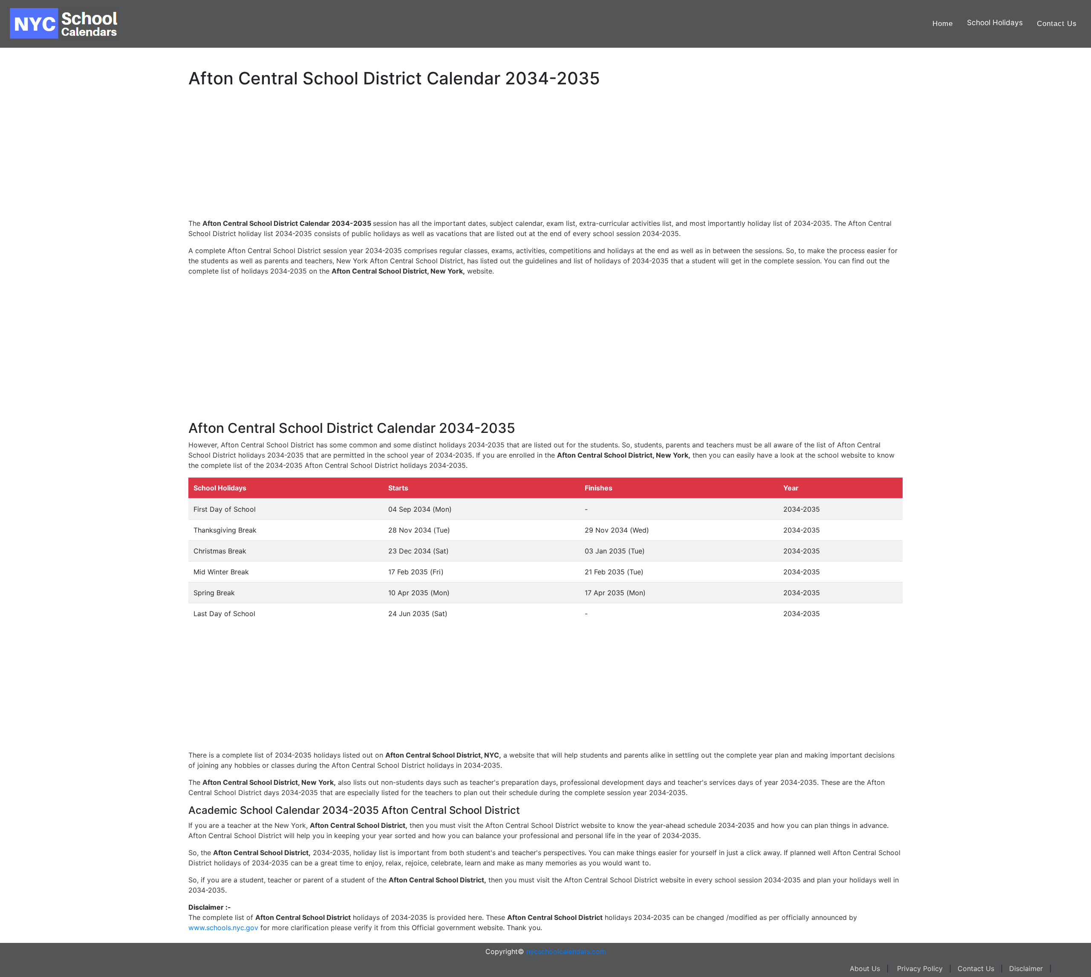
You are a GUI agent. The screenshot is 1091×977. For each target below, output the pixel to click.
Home (942, 24)
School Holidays (995, 22)
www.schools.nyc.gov (223, 927)
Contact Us (1057, 24)
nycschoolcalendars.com (566, 951)
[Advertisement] (49, 271)
